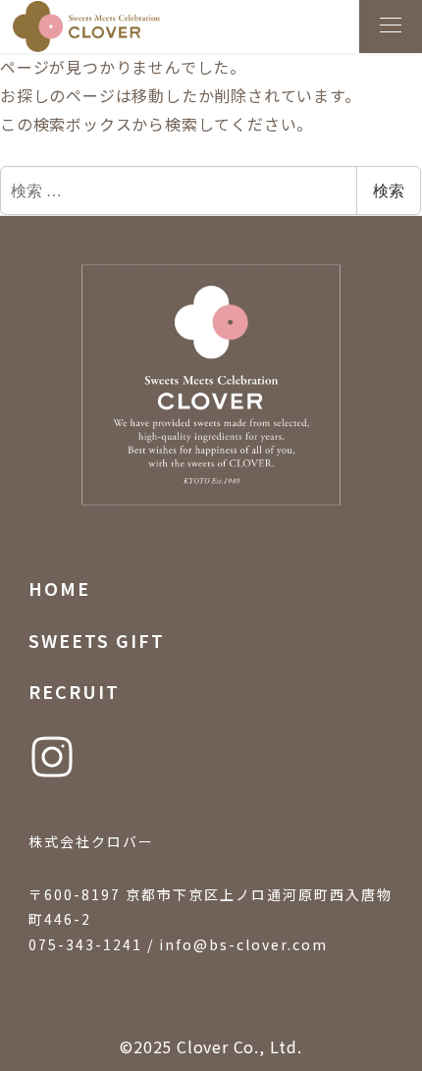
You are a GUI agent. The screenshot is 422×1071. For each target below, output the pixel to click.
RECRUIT (74, 691)
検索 (388, 190)
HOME (59, 588)
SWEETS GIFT (96, 640)
